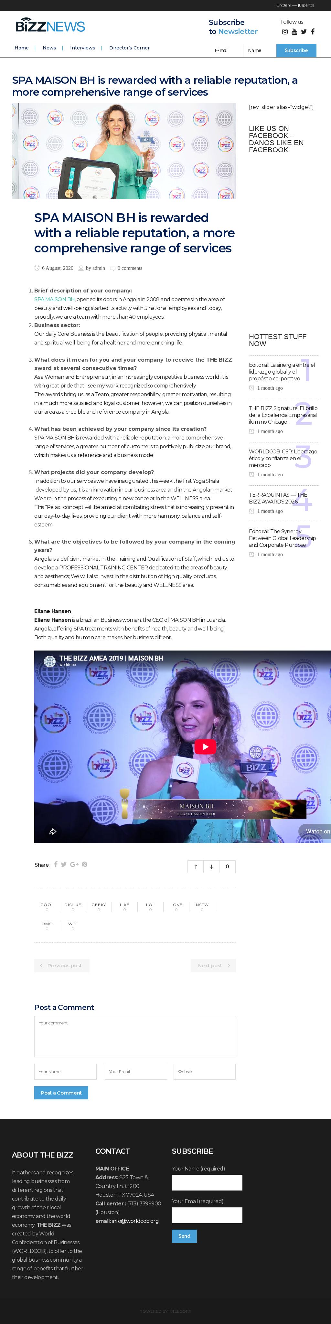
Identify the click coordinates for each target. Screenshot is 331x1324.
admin (98, 268)
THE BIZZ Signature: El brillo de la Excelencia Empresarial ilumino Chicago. (283, 415)
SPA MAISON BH (54, 299)
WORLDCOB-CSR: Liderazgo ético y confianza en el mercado (283, 458)
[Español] (306, 5)
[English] (283, 5)
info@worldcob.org (135, 1221)
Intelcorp (180, 1311)
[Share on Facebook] (56, 864)
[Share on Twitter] (64, 864)
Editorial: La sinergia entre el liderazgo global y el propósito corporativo (282, 372)
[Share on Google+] (74, 864)
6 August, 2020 (57, 268)
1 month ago (269, 388)
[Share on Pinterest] (84, 864)
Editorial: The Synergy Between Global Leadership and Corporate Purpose (282, 538)
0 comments (130, 268)
